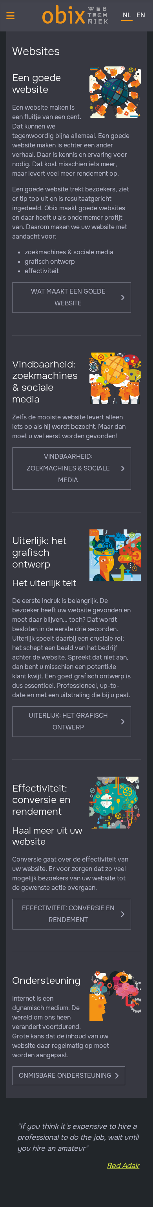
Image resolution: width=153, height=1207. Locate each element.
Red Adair (123, 1165)
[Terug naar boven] (142, 1195)
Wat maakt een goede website (68, 297)
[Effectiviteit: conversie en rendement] (115, 802)
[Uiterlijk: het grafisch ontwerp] (115, 555)
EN (141, 15)
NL (127, 15)
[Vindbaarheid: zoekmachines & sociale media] (115, 378)
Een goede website (36, 84)
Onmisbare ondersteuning (65, 1075)
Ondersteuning (46, 980)
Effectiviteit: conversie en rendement (41, 800)
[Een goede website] (115, 92)
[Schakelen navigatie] (10, 16)
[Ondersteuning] (115, 994)
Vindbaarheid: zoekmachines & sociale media (45, 382)
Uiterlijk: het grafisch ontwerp (39, 552)
